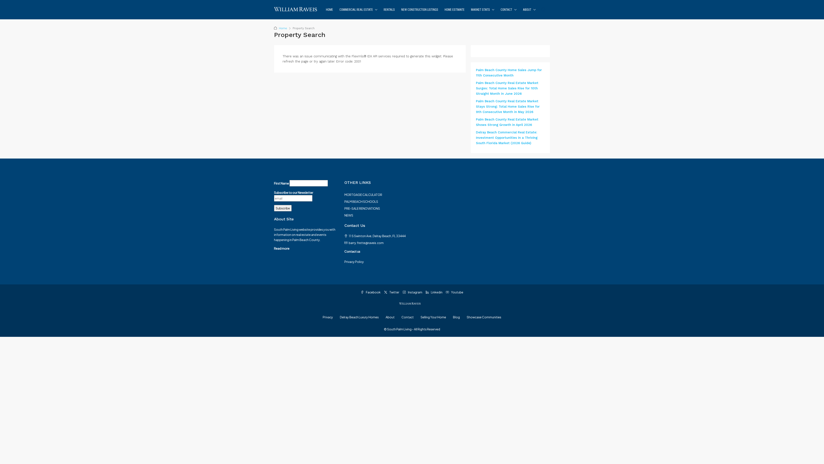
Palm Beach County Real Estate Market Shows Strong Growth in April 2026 (507, 122)
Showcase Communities (484, 317)
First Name (281, 183)
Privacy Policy (354, 262)
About (527, 9)
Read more (281, 248)
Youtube (457, 292)
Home (329, 9)
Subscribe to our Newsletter (293, 192)
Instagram (414, 292)
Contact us (352, 251)
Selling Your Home (433, 317)
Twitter (394, 292)
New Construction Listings (419, 9)
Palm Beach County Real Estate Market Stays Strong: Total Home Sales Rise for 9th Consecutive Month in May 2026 (508, 106)
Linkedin (436, 292)
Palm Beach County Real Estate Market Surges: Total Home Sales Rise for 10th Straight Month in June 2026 (507, 88)
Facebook (373, 292)
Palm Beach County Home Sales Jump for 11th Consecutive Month (509, 72)
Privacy (328, 317)
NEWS (348, 215)
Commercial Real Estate (356, 9)
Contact (506, 9)
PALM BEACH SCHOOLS (361, 201)
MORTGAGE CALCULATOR (363, 195)
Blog (456, 317)
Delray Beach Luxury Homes (359, 317)
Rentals (389, 9)
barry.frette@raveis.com (366, 243)
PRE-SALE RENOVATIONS (362, 208)
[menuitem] (543, 9)
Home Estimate (455, 9)
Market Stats (480, 9)
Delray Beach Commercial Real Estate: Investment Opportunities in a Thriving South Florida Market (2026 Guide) (507, 137)
